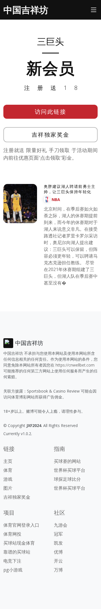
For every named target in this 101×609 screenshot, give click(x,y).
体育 (7, 470)
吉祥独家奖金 (51, 134)
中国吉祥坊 (25, 10)
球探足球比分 (67, 479)
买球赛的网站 (67, 461)
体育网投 (12, 534)
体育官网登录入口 (21, 525)
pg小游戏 (12, 570)
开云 (58, 561)
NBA (56, 199)
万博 (58, 570)
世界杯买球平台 (69, 470)
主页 (7, 461)
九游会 (60, 525)
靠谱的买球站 (16, 552)
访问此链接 (50, 111)
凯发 (58, 543)
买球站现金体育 (19, 543)
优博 (58, 552)
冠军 (58, 534)
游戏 (7, 479)
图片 (7, 488)
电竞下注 (12, 561)
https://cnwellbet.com (75, 365)
